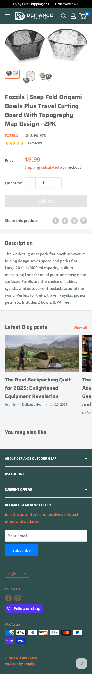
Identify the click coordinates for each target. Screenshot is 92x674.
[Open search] (63, 16)
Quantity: (13, 182)
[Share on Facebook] (55, 220)
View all (80, 327)
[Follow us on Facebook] (8, 598)
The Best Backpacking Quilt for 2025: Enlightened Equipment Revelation (38, 388)
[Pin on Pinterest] (65, 220)
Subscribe (21, 550)
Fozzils (11, 135)
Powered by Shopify (20, 663)
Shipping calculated (42, 167)
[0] (83, 16)
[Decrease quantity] (30, 183)
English (13, 573)
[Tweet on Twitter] (74, 220)
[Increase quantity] (56, 183)
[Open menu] (7, 16)
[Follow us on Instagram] (17, 598)
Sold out (46, 201)
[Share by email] (83, 220)
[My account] (73, 16)
